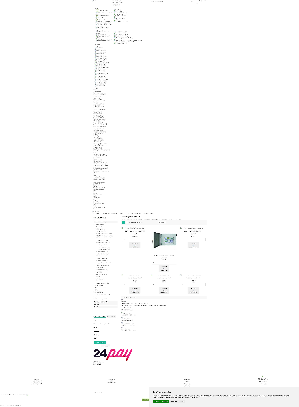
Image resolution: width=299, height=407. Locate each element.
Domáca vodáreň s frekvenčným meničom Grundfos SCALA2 (129, 40)
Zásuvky (95, 199)
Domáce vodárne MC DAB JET (122, 36)
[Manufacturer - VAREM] (100, 82)
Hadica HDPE (96, 157)
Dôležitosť (161, 222)
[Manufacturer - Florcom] (101, 58)
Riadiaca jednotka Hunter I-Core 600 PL (135, 231)
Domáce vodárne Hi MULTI (121, 34)
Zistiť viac (123, 301)
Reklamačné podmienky (36, 381)
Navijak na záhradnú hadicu (99, 145)
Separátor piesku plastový (99, 178)
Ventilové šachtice (97, 169)
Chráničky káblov (97, 194)
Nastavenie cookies (96, 392)
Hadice (95, 152)
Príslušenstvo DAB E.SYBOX (121, 43)
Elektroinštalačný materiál (99, 182)
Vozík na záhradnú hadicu (99, 144)
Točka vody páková (97, 147)
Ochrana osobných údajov (36, 384)
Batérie (95, 208)
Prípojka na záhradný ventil (99, 131)
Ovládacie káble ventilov (99, 207)
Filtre (94, 175)
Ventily (95, 172)
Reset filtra (111, 316)
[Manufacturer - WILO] (100, 84)
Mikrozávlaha (118, 20)
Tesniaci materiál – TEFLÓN (99, 109)
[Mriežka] (123, 222)
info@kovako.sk (128, 310)
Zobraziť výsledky (100, 342)
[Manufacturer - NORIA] (100, 68)
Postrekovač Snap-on (98, 138)
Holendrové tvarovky (98, 122)
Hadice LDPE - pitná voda (99, 154)
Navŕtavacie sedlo (97, 113)
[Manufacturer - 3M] (99, 47)
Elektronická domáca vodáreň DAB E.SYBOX (125, 41)
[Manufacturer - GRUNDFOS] (101, 59)
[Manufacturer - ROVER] (100, 78)
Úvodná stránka (97, 91)
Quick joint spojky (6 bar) (99, 115)
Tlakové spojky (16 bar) (98, 117)
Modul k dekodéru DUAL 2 (164, 278)
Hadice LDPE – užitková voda (100, 155)
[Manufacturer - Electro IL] (101, 56)
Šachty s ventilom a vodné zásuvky (101, 171)
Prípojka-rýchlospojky (98, 133)
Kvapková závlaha (97, 159)
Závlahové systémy (97, 96)
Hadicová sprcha (97, 136)
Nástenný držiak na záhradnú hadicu (101, 150)
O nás (111, 381)
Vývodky (95, 190)
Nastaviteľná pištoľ (97, 137)
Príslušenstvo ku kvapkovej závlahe (101, 164)
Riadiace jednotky (119, 11)
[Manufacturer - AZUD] (100, 52)
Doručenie (36, 379)
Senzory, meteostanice (120, 15)
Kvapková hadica (97, 161)
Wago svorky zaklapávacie (99, 187)
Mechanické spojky (97, 112)
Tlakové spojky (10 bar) (98, 116)
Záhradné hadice (97, 141)
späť (97, 212)
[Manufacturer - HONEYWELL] (102, 62)
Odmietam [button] (165, 401)
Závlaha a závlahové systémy (100, 94)
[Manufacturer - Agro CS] (101, 49)
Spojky (94, 196)
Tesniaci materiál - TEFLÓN (121, 21)
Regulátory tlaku (119, 14)
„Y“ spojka (95, 134)
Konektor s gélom (97, 183)
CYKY (94, 204)
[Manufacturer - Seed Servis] (102, 79)
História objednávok (111, 382)
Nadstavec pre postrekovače (100, 143)
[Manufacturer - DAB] (100, 53)
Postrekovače (118, 10)
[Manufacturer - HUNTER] (101, 64)
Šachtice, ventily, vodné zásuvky (100, 168)
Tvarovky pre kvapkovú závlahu (100, 124)
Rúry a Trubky (96, 185)
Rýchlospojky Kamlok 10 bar (99, 126)
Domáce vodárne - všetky (121, 31)
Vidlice (95, 200)
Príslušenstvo (118, 17)
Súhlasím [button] (156, 401)
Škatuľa (95, 193)
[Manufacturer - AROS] (100, 50)
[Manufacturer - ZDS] (100, 85)
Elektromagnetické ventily (99, 101)
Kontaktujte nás (111, 379)
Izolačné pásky (96, 197)
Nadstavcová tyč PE (97, 148)
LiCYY (94, 206)
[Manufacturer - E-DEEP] (100, 55)
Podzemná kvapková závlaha (100, 162)
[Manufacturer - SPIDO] (100, 81)
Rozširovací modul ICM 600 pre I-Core (193, 231)
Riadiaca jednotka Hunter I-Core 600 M (164, 255)
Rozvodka (95, 192)
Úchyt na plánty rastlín (98, 140)
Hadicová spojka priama (98, 130)
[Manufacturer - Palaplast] (101, 71)
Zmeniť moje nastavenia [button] (177, 401)
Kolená (95, 186)
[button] (96, 8)
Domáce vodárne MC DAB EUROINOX (124, 39)
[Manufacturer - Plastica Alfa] (101, 73)
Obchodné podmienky (36, 382)
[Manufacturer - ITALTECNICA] (102, 67)
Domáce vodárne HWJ (120, 33)
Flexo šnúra (96, 201)
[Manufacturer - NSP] (100, 70)
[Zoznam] (126, 222)
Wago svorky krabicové (98, 189)
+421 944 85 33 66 (116, 5)
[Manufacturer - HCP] (100, 61)
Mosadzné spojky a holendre (100, 123)
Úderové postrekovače (120, 18)
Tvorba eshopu (11, 405)
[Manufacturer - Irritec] (100, 65)
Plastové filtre (96, 176)
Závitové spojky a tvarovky (99, 120)
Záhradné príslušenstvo (98, 129)
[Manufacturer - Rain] (100, 76)
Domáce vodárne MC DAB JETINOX (123, 37)
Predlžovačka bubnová (98, 203)
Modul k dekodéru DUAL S (193, 278)
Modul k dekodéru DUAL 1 (135, 278)
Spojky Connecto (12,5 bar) (99, 119)
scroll (1, 403)
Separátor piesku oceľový (99, 179)
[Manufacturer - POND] (100, 74)
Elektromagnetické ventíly (121, 12)
